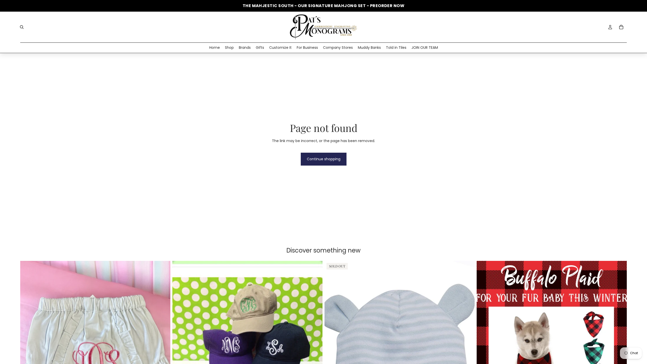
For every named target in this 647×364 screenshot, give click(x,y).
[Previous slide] (180, 354)
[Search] (21, 27)
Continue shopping (323, 159)
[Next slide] (314, 354)
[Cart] (621, 27)
